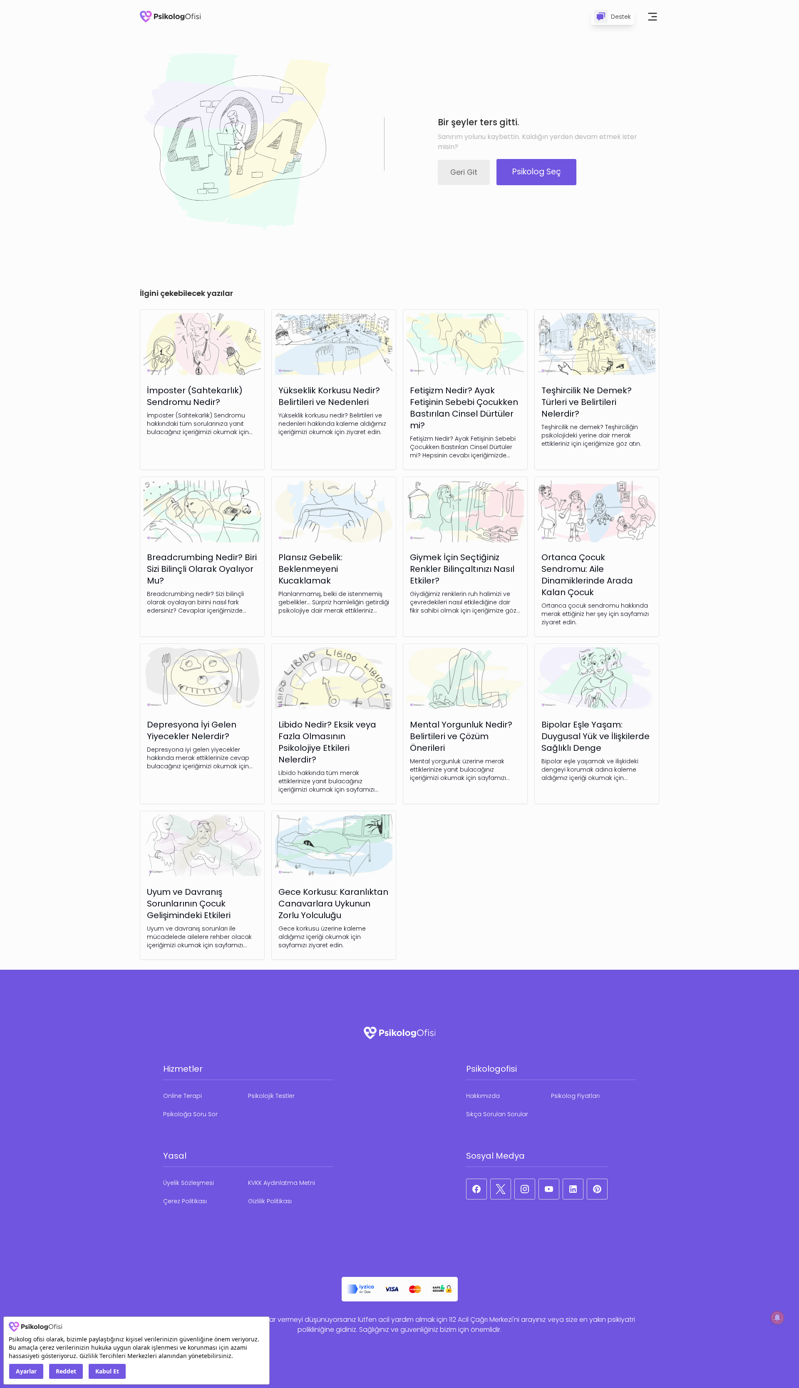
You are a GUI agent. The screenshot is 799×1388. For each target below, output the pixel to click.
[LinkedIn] (573, 1189)
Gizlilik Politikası (270, 1201)
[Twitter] (500, 1189)
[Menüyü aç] (652, 16)
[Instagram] (524, 1189)
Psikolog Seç (536, 171)
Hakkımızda (483, 1096)
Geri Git (463, 172)
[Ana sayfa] (170, 16)
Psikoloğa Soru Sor (190, 1114)
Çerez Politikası (185, 1201)
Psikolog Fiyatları (575, 1096)
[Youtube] (548, 1189)
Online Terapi (182, 1096)
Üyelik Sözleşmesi (188, 1183)
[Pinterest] (597, 1189)
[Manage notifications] (777, 1317)
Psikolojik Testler (271, 1096)
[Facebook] (476, 1189)
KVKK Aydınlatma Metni (281, 1183)
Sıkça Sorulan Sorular (497, 1114)
